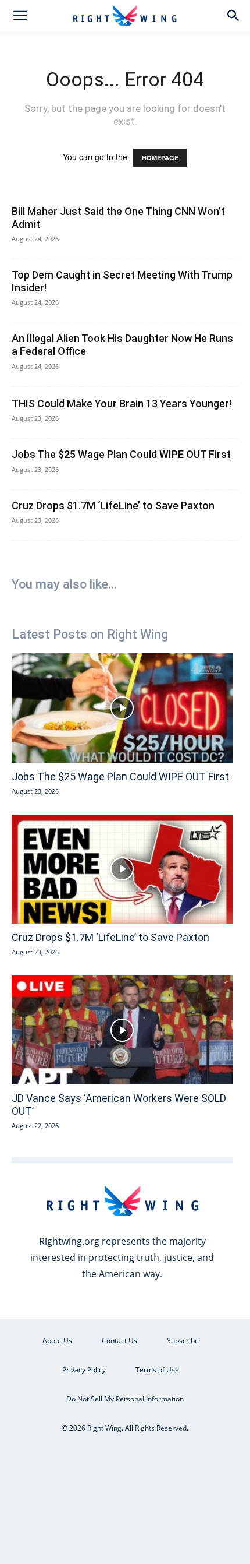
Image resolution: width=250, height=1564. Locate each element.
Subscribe (183, 1340)
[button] (19, 15)
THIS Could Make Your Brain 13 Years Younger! (121, 403)
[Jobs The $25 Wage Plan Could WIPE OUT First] (122, 708)
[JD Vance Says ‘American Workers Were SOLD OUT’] (122, 1030)
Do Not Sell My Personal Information (125, 1399)
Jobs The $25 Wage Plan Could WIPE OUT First (121, 454)
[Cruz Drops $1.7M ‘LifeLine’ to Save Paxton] (122, 869)
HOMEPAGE (160, 157)
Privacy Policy (84, 1370)
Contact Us (119, 1340)
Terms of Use (157, 1370)
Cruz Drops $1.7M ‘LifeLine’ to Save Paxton (113, 505)
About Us (57, 1340)
